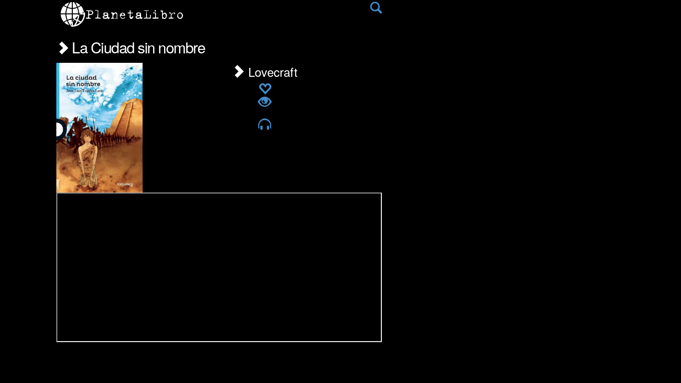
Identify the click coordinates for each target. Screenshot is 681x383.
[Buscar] (376, 10)
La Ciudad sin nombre (137, 47)
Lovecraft (271, 71)
